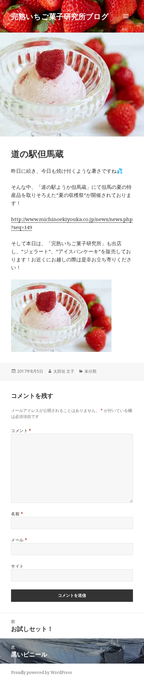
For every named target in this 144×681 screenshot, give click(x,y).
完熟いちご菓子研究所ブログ (60, 16)
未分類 (90, 371)
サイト (17, 566)
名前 (17, 514)
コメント (21, 430)
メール (19, 540)
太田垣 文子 (63, 371)
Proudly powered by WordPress (41, 672)
